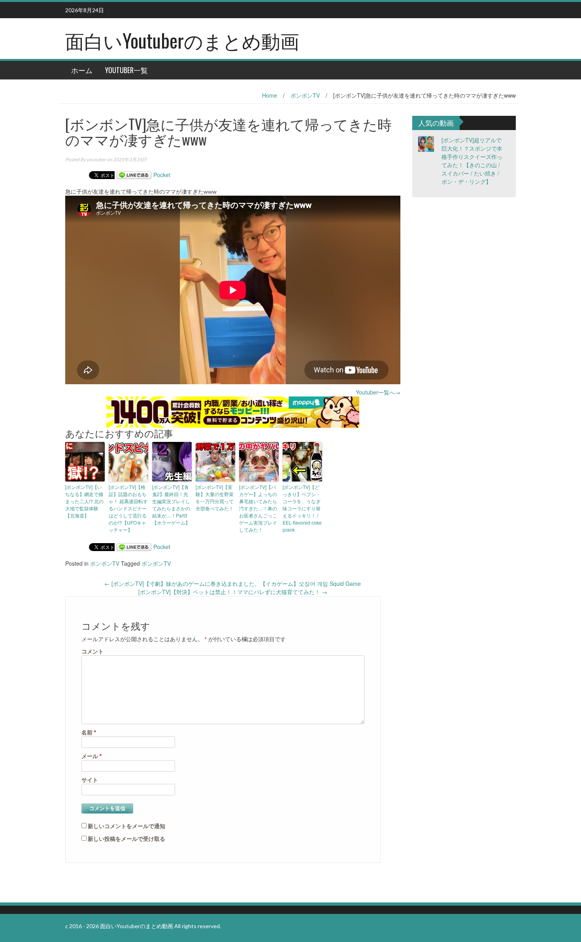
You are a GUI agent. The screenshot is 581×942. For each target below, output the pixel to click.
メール (91, 755)
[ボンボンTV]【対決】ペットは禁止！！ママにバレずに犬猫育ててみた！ (232, 592)
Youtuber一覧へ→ (378, 392)
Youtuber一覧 (126, 70)
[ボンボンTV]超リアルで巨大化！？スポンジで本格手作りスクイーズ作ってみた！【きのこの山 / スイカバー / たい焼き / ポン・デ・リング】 (471, 160)
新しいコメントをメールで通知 (126, 826)
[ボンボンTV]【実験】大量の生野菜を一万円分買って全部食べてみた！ (215, 497)
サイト (89, 779)
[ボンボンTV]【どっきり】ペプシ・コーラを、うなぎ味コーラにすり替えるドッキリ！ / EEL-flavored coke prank (302, 508)
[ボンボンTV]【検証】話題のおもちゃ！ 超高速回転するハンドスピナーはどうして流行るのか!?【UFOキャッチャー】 (128, 508)
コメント (92, 651)
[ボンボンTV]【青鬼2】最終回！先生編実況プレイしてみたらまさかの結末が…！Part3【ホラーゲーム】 (171, 504)
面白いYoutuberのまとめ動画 (182, 40)
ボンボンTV (305, 95)
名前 (88, 732)
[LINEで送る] (134, 175)
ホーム (81, 70)
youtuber (96, 159)
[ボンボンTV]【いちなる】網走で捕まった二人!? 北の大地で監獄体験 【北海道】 (84, 501)
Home (269, 95)
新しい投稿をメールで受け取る (126, 838)
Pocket (161, 175)
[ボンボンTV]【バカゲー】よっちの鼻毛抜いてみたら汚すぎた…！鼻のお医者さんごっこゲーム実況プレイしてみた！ (258, 508)
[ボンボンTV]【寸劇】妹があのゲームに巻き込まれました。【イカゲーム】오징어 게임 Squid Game (232, 583)
